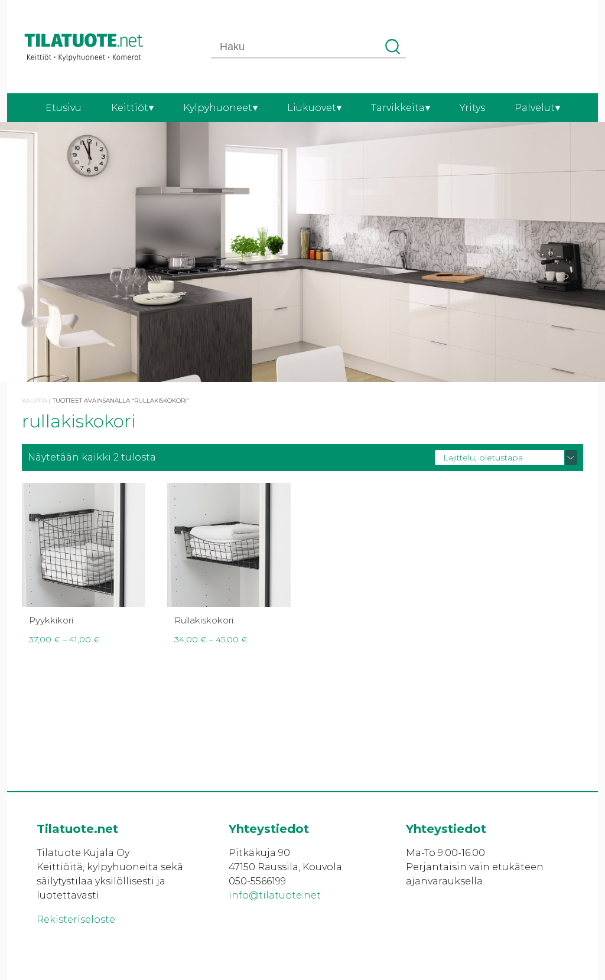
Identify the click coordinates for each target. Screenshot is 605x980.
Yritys (472, 107)
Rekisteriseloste (76, 919)
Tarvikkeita (398, 107)
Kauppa (34, 400)
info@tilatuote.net (275, 895)
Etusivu (63, 107)
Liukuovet (311, 107)
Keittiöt (129, 107)
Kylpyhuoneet (217, 107)
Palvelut (535, 107)
